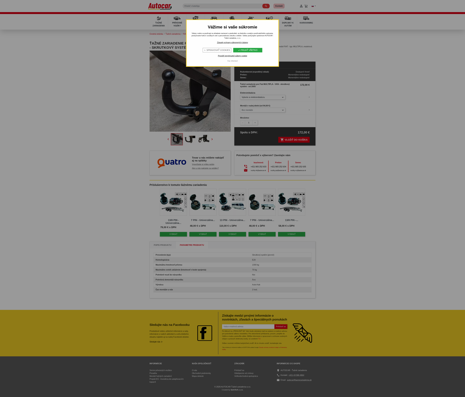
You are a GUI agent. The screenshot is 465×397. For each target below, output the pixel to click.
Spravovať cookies (217, 50)
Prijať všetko (247, 50)
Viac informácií (232, 61)
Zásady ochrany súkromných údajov (232, 43)
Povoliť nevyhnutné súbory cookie (232, 56)
